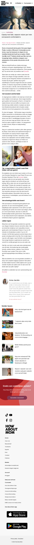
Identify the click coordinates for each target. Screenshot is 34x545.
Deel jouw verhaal (10, 480)
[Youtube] (10, 415)
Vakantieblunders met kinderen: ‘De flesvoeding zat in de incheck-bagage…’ (23, 335)
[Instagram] (10, 420)
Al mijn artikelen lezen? (15, 299)
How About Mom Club (11, 485)
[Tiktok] (6, 415)
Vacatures (8, 446)
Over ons (7, 441)
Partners (7, 458)
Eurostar (26, 71)
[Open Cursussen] (32, 3)
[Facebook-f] (6, 420)
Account (7, 472)
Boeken (7, 462)
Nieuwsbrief (8, 444)
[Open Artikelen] (22, 3)
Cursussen (8, 482)
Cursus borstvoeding (10, 491)
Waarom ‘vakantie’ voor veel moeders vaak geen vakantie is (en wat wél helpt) (23, 371)
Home (3, 42)
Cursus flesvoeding (10, 494)
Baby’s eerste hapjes (10, 500)
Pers (6, 452)
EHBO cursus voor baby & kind (13, 502)
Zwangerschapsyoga (11, 488)
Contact (7, 455)
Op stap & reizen (11, 42)
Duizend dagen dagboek (11, 468)
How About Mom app (11, 507)
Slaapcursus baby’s (10, 497)
